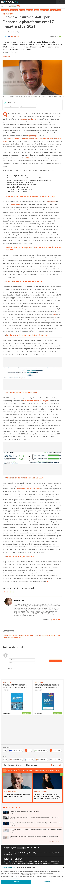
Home (4, 32)
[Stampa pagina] (12, 36)
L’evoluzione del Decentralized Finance (20, 182)
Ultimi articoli (5, 10)
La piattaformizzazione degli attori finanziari (22, 185)
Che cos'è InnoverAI (39, 770)
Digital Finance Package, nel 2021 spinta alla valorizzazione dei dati (29, 180)
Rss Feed (20, 853)
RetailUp (36, 10)
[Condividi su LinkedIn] (6, 36)
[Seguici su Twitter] (31, 848)
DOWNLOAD (26, 713)
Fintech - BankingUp (13, 32)
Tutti (4, 770)
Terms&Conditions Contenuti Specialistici (48, 853)
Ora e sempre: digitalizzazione (17, 191)
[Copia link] (14, 36)
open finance (51, 202)
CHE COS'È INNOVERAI (26, 770)
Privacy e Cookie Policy (30, 853)
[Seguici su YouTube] (38, 848)
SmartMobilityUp (44, 10)
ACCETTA (16, 882)
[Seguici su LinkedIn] (28, 848)
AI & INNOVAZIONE (13, 770)
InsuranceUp (29, 10)
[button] (4, 6)
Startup (59, 10)
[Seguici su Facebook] (35, 848)
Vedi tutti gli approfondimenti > (55, 841)
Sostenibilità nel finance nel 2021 (18, 187)
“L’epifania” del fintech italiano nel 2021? (20, 189)
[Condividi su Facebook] (9, 36)
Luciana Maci (6, 56)
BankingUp (22, 10)
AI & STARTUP (50, 770)
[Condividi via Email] (17, 36)
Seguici (20, 848)
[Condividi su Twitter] (3, 36)
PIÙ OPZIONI (47, 882)
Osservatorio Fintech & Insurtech (28, 489)
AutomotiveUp (13, 10)
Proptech (53, 10)
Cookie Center (8, 854)
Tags (15, 853)
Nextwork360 (7, 861)
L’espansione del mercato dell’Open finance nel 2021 (24, 178)
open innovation (14, 204)
